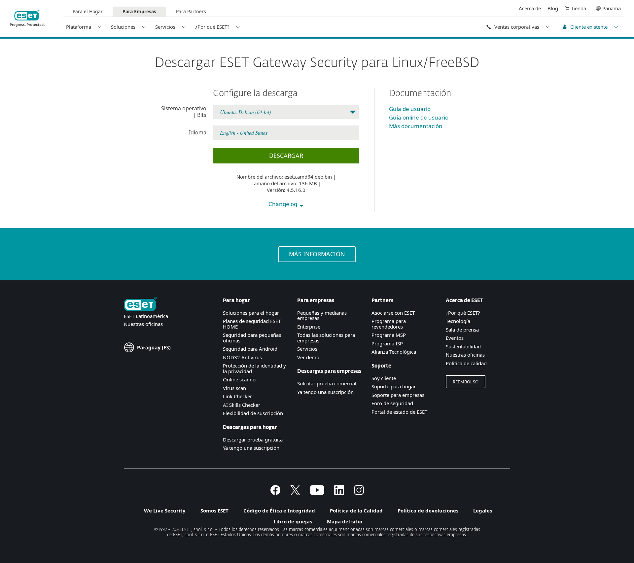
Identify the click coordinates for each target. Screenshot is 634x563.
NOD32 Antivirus (242, 357)
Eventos (455, 337)
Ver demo (308, 357)
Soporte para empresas (397, 395)
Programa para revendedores (388, 324)
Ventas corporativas (516, 26)
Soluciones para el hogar (251, 312)
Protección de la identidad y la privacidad (254, 368)
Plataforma (78, 26)
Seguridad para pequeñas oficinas (252, 338)
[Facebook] (275, 493)
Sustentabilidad (463, 346)
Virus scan (234, 388)
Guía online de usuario (418, 117)
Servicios (165, 26)
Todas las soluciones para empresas (326, 338)
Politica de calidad (466, 363)
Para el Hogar (88, 11)
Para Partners (191, 11)
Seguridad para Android (250, 348)
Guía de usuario (410, 109)
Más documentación (415, 126)
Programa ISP (387, 343)
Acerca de (530, 8)
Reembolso (465, 382)
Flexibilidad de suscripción (253, 413)
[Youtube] (317, 493)
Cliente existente (589, 26)
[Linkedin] (339, 493)
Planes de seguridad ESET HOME (252, 324)
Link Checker (237, 396)
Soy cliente (383, 378)
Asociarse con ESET (393, 312)
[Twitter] (295, 493)
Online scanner (240, 379)
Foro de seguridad (392, 403)
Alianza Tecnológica (393, 351)
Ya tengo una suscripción (251, 447)
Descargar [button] (286, 155)
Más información (317, 254)
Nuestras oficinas (143, 324)
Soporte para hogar (393, 386)
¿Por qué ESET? (212, 26)
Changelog (283, 204)
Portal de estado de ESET (399, 411)
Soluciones (123, 26)
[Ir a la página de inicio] (140, 304)
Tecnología (458, 321)
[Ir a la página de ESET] (27, 18)
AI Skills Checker (241, 405)
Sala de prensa (462, 329)
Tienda (578, 8)
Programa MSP (388, 335)
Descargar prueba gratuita (253, 439)
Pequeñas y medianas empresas (322, 315)
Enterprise (308, 326)
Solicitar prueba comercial (326, 383)
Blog (552, 8)
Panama (611, 8)
